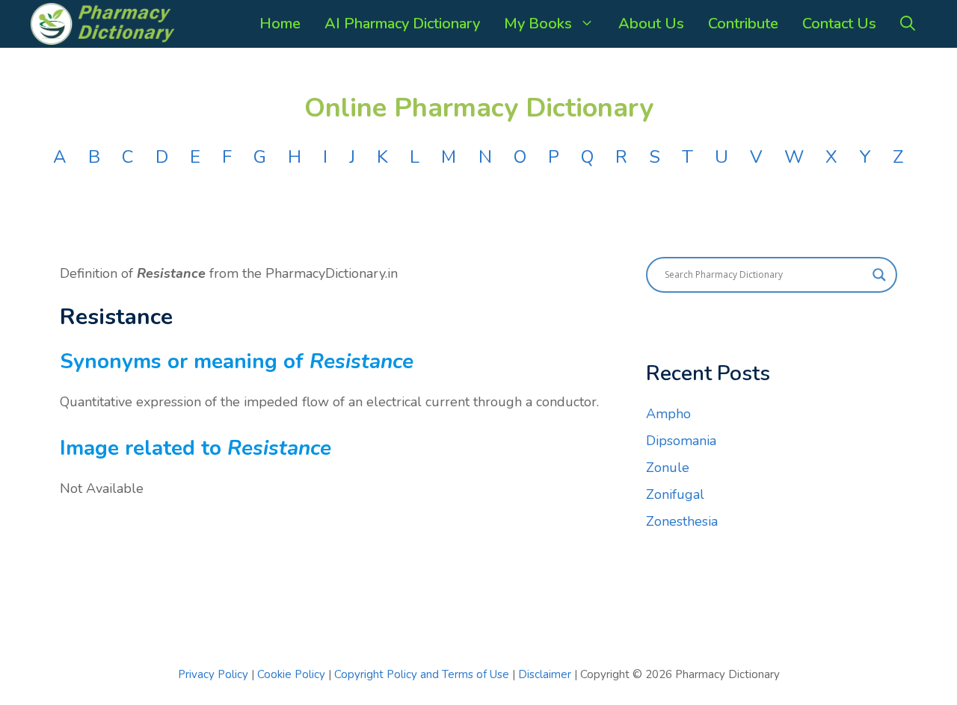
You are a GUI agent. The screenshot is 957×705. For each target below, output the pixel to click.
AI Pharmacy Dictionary (402, 23)
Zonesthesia (682, 521)
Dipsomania (681, 441)
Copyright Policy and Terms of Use (423, 674)
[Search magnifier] (879, 274)
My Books (538, 23)
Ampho (668, 414)
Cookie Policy (292, 674)
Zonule (667, 467)
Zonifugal (675, 494)
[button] (907, 23)
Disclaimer (544, 674)
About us (651, 23)
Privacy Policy (213, 674)
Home (280, 23)
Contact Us (839, 23)
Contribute (743, 23)
